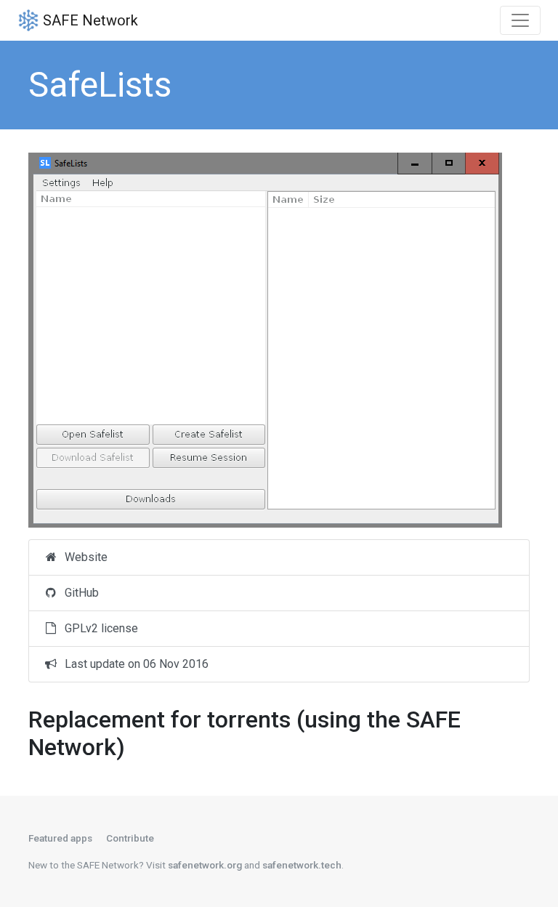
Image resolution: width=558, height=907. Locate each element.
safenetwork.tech (301, 865)
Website (83, 557)
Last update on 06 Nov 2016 (134, 664)
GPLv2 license (98, 628)
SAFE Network (88, 20)
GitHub (79, 593)
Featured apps (60, 838)
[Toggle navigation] (520, 20)
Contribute (130, 838)
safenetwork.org (205, 865)
